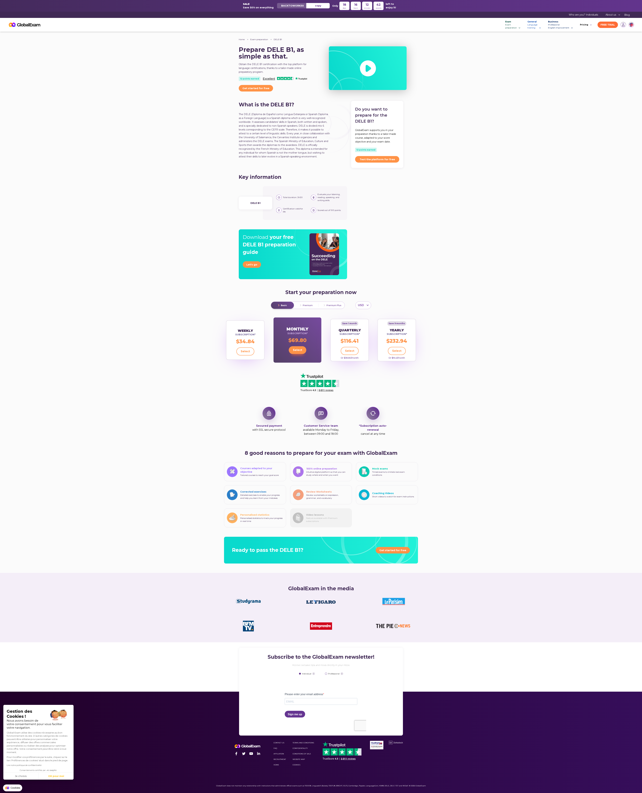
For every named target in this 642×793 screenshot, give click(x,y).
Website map (299, 759)
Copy (318, 5)
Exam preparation (259, 39)
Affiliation (279, 754)
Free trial (608, 24)
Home (242, 39)
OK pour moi (56, 776)
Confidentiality (300, 748)
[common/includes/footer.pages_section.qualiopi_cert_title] (376, 745)
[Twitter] (243, 754)
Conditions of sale (302, 754)
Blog (627, 14)
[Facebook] (236, 754)
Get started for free (255, 88)
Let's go (251, 264)
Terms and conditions (303, 743)
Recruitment (280, 759)
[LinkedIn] (258, 754)
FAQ (275, 748)
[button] (12, 787)
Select (245, 351)
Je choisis (21, 776)
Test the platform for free (377, 159)
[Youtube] (251, 754)
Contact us (279, 743)
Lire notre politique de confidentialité (24, 765)
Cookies (296, 765)
